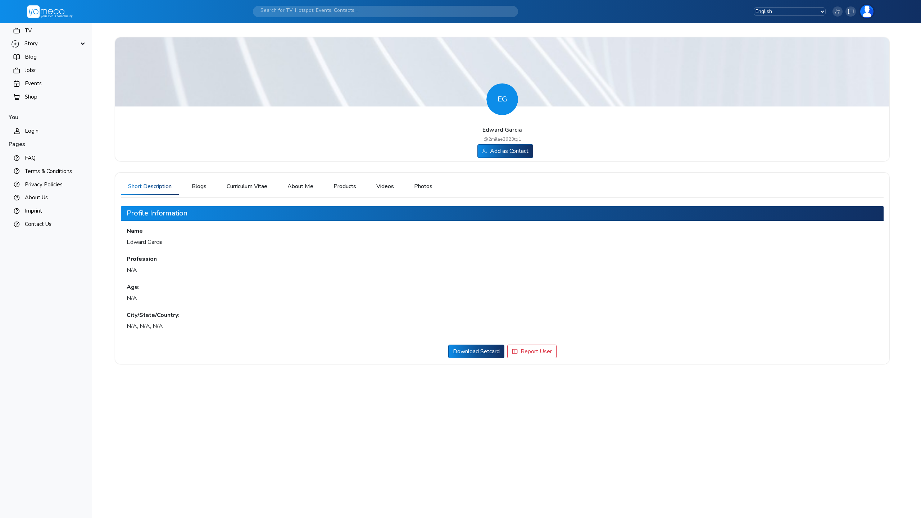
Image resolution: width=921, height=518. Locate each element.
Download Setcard (476, 351)
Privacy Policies (44, 184)
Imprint (33, 210)
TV (28, 30)
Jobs (30, 70)
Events (33, 83)
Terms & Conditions (48, 171)
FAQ (30, 158)
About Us (36, 197)
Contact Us (38, 224)
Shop (31, 96)
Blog (31, 56)
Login (31, 131)
